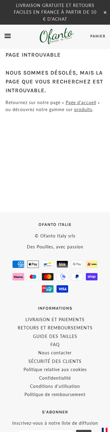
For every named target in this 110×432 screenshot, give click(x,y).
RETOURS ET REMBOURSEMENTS (55, 327)
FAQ (55, 344)
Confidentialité (55, 378)
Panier (97, 36)
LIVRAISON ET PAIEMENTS (55, 319)
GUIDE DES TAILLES (55, 336)
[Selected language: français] (105, 430)
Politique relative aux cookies (55, 369)
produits (83, 109)
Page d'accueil (81, 102)
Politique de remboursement (55, 394)
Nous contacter (55, 352)
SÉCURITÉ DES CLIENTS (55, 361)
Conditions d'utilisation (55, 386)
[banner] (56, 36)
